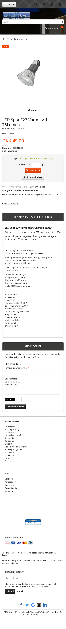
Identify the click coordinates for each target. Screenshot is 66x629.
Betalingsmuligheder (14, 449)
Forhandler (9, 455)
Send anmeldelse (15, 406)
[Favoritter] (44, 4)
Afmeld (20, 591)
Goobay (10, 133)
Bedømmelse (11, 378)
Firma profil (10, 432)
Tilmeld (10, 591)
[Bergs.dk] (16, 14)
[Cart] (60, 4)
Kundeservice (11, 452)
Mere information (10, 203)
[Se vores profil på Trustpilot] (33, 522)
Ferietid (8, 458)
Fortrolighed (10, 426)
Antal (22, 164)
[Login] (52, 4)
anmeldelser (20, 187)
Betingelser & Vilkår (13, 435)
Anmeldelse (10, 384)
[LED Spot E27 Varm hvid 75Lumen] (33, 74)
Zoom (34, 110)
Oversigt (8, 444)
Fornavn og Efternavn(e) (16, 367)
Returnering (10, 438)
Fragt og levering (12, 429)
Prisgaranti (9, 461)
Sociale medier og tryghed (16, 446)
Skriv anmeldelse (37, 187)
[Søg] (62, 21)
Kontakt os (9, 441)
